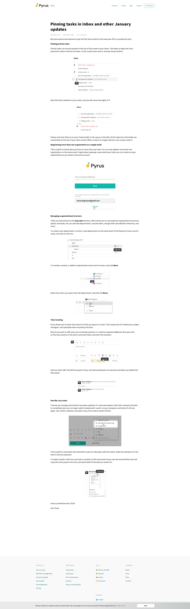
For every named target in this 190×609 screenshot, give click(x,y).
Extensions (69, 574)
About (128, 570)
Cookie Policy (120, 606)
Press (127, 574)
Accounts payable (42, 577)
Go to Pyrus (149, 6)
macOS (100, 577)
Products (114, 6)
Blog (52, 6)
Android (101, 574)
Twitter (101, 600)
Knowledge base (41, 585)
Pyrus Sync (101, 581)
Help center (70, 570)
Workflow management (44, 574)
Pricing (123, 6)
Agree (145, 606)
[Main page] (42, 5)
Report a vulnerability (73, 585)
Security (68, 581)
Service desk (40, 581)
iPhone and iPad (103, 570)
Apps (97, 565)
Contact (139, 6)
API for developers (72, 577)
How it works (40, 570)
